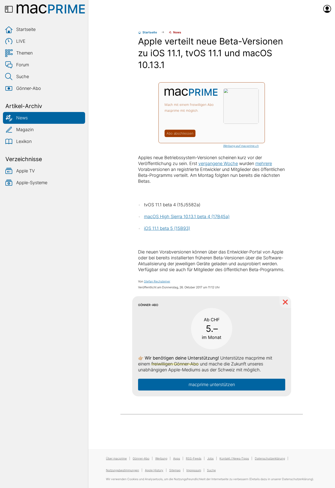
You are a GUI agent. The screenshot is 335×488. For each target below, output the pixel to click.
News (22, 117)
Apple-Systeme (31, 182)
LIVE (21, 41)
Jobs (210, 458)
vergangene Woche (218, 163)
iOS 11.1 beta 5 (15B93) (167, 228)
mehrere (263, 163)
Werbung (161, 458)
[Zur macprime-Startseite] (50, 9)
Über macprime (116, 458)
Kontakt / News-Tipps (234, 458)
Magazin (25, 129)
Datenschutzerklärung (270, 458)
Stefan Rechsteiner (157, 281)
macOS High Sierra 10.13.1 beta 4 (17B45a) (187, 216)
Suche (22, 76)
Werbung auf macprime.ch (241, 146)
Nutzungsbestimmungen (122, 470)
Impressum (193, 470)
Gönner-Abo (28, 88)
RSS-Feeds (193, 458)
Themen (24, 53)
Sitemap (174, 470)
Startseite (26, 29)
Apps (176, 458)
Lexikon (24, 141)
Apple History (154, 470)
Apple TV (25, 170)
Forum (22, 64)
